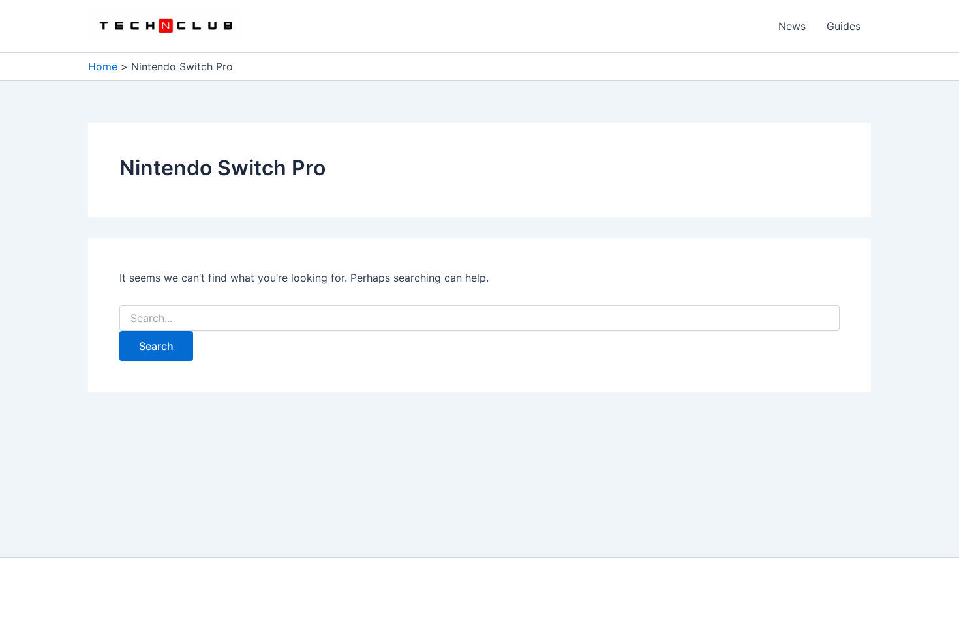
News (792, 26)
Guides (843, 26)
